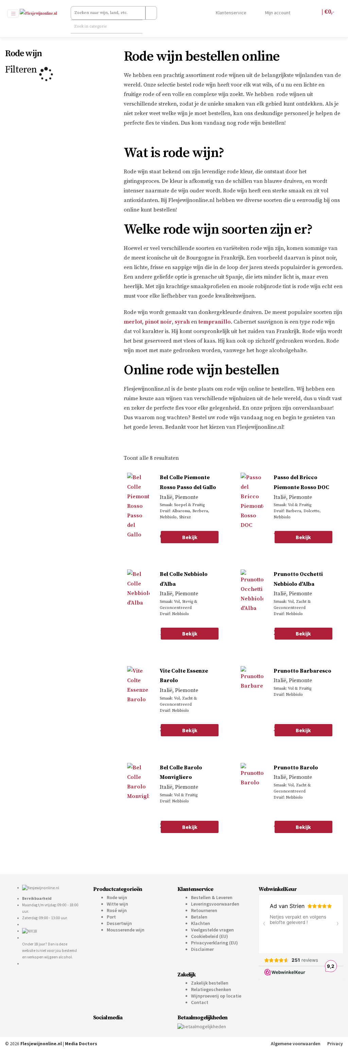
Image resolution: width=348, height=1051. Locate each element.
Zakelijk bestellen (209, 983)
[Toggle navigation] (13, 13)
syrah (182, 321)
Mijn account (277, 13)
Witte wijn (117, 904)
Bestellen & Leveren (211, 897)
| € (327, 12)
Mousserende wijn (125, 930)
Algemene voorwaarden (295, 1044)
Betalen (199, 917)
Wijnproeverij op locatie (216, 996)
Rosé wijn (117, 910)
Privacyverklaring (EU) (214, 943)
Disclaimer (202, 949)
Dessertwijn (119, 923)
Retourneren (204, 910)
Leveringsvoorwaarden (215, 904)
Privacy (335, 1044)
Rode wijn (117, 897)
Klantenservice (230, 13)
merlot (133, 321)
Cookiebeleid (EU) (209, 936)
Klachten (200, 923)
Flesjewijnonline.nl (41, 1044)
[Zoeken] (151, 13)
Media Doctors (81, 1044)
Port (111, 917)
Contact (199, 1002)
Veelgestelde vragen (212, 930)
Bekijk (189, 537)
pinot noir (158, 321)
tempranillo (214, 321)
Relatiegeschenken (211, 989)
